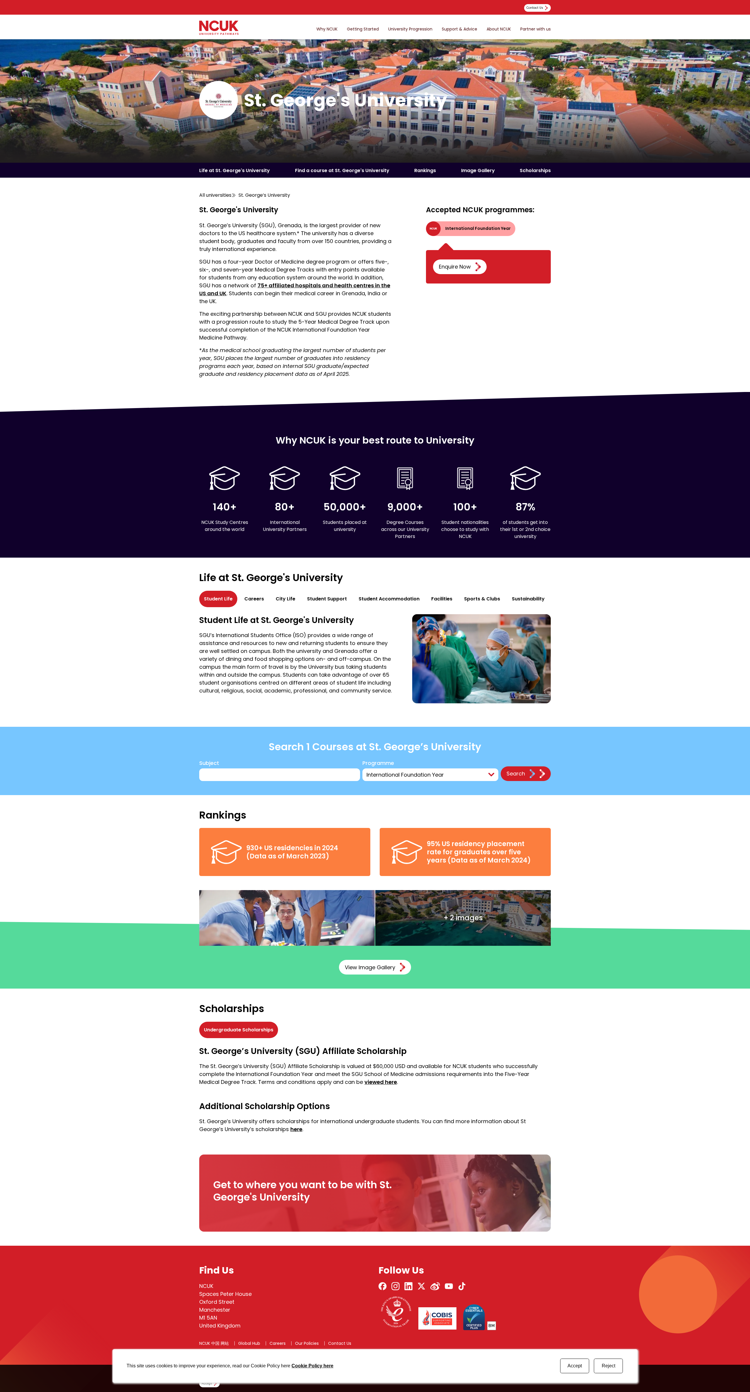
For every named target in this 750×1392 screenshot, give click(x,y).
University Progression (410, 29)
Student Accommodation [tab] (389, 598)
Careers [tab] (254, 598)
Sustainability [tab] (528, 598)
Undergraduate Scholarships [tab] (238, 1029)
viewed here (380, 1082)
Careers (278, 1343)
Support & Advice (459, 29)
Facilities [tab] (441, 598)
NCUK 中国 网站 (214, 1343)
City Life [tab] (285, 598)
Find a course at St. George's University (342, 170)
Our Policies (307, 1343)
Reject (608, 1365)
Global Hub (249, 1343)
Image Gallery (478, 170)
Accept (574, 1365)
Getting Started (363, 29)
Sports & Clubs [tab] (482, 598)
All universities (215, 195)
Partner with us (535, 29)
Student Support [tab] (327, 598)
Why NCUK (327, 29)
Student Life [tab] (218, 598)
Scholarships (535, 170)
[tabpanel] (375, 659)
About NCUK (499, 29)
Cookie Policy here (312, 1365)
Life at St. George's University (234, 170)
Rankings (425, 170)
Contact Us (339, 1343)
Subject (209, 763)
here (296, 1129)
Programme (378, 763)
